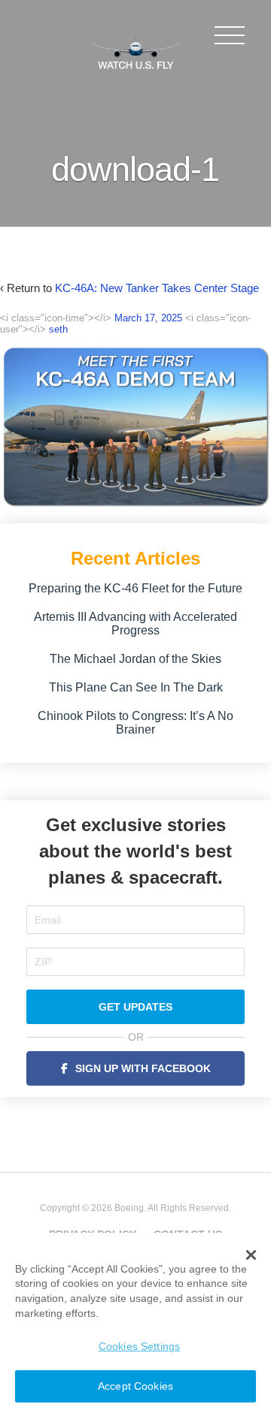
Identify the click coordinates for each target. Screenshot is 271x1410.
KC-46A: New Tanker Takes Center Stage (157, 288)
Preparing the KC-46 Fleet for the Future (135, 588)
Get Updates (135, 1007)
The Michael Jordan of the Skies (135, 658)
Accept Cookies (135, 1386)
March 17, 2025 (148, 318)
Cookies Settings (139, 1346)
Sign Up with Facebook (143, 1068)
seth (58, 329)
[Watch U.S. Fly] (135, 52)
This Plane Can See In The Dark (136, 687)
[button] (251, 1255)
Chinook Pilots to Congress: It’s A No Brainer (135, 723)
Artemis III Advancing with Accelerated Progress (135, 623)
